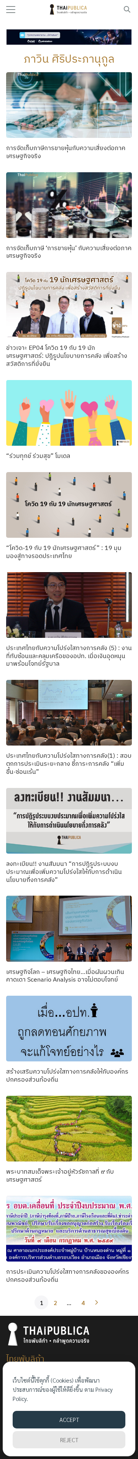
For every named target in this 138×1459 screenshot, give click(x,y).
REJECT (69, 1439)
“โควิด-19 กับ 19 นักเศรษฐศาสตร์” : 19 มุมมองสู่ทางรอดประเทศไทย (64, 552)
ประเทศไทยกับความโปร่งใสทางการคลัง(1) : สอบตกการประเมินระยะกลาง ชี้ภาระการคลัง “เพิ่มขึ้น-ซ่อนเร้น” (68, 763)
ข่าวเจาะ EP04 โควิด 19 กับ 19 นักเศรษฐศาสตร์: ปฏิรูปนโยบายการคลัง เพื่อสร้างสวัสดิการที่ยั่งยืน (66, 355)
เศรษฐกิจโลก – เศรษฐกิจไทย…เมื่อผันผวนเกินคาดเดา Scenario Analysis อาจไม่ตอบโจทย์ (65, 975)
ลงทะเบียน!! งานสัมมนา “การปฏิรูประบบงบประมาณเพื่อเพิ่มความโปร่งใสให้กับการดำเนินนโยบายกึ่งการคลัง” (64, 871)
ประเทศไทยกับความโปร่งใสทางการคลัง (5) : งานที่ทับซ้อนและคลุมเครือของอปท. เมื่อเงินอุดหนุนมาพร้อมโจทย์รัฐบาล (69, 656)
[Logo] (69, 9)
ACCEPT (69, 1419)
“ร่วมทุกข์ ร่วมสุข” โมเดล (38, 455)
